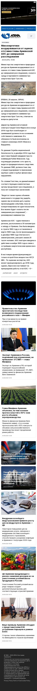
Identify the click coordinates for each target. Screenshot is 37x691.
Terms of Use (17, 680)
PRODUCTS (31, 29)
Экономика (5, 42)
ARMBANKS (20, 29)
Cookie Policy (25, 680)
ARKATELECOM (7, 29)
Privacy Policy (8, 680)
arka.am (26, 668)
